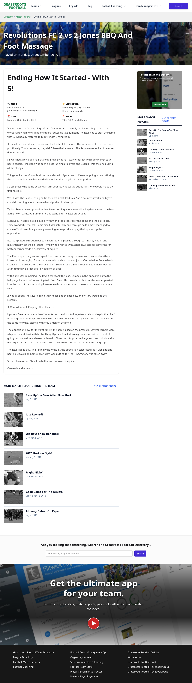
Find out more (160, 104)
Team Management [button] (146, 6)
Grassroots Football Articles (143, 652)
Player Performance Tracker (86, 671)
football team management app (157, 78)
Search (178, 6)
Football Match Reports (26, 662)
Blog (89, 6)
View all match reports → (106, 385)
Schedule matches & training (86, 662)
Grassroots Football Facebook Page (148, 671)
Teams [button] (35, 6)
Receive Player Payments (84, 676)
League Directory (23, 657)
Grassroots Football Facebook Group (149, 666)
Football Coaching (23, 666)
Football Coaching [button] (111, 6)
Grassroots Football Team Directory (33, 652)
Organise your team (81, 657)
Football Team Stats (81, 666)
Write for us (134, 657)
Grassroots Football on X (142, 662)
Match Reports (23, 16)
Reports (73, 6)
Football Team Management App (88, 652)
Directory (8, 16)
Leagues (56, 6)
